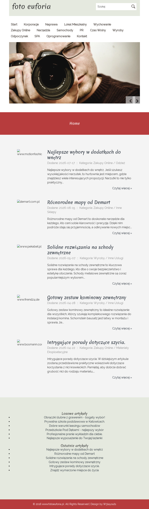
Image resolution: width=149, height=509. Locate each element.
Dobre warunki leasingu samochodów (74, 425)
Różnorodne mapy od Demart (78, 202)
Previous (130, 101)
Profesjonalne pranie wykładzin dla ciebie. (74, 434)
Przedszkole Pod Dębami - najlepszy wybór (74, 430)
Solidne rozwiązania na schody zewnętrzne (80, 250)
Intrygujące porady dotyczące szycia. (86, 342)
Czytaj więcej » (122, 188)
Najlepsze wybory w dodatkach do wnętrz (84, 155)
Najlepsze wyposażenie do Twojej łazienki (74, 438)
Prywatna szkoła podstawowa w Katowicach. (74, 421)
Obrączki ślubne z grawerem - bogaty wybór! (74, 417)
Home (74, 123)
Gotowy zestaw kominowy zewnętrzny (86, 297)
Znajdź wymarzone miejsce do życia (74, 470)
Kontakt (82, 36)
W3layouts (109, 504)
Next (137, 101)
